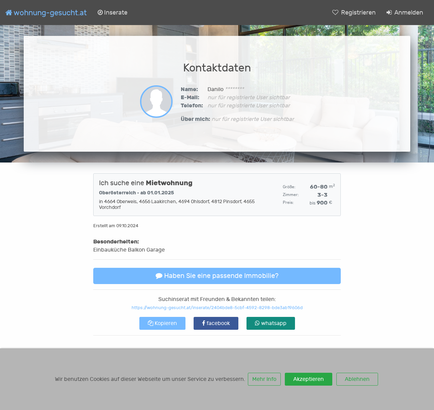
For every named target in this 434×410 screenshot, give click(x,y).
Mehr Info (264, 379)
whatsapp (273, 323)
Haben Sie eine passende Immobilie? (220, 276)
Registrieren (358, 12)
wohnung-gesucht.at (49, 12)
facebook (217, 323)
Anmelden (408, 12)
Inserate (115, 12)
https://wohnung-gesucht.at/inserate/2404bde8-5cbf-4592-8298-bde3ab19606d (217, 307)
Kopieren (165, 323)
